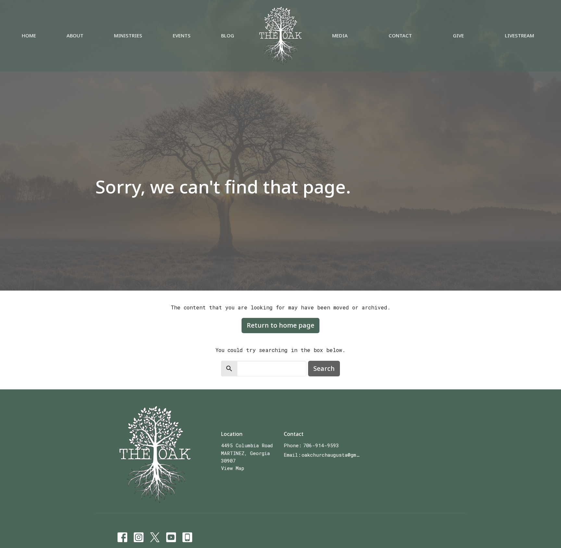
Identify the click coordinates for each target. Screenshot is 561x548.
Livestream (519, 35)
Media (340, 35)
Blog (227, 35)
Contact (400, 35)
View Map (232, 468)
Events (182, 35)
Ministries (128, 35)
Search (324, 368)
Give (458, 35)
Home (29, 35)
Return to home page (280, 325)
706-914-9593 (321, 445)
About (75, 35)
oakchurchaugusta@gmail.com (331, 454)
